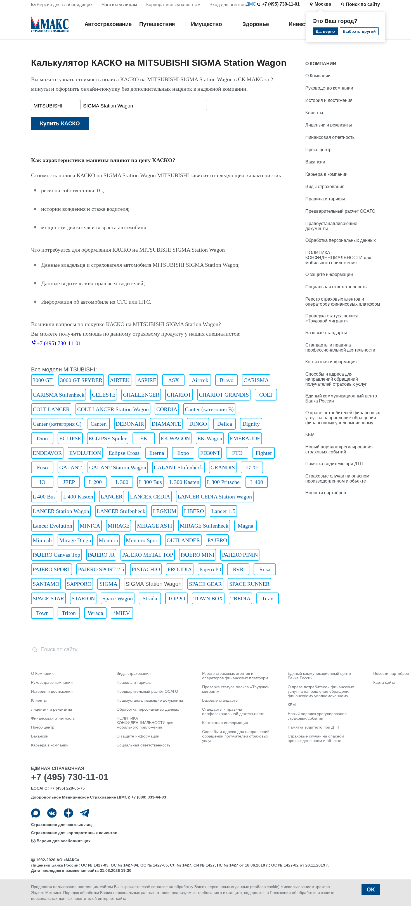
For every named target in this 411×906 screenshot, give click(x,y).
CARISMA (256, 380)
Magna (245, 526)
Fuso (42, 467)
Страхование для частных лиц (61, 824)
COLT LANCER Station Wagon (113, 409)
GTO (252, 467)
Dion (42, 438)
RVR (238, 569)
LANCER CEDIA (150, 496)
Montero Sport (142, 540)
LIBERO (194, 511)
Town (42, 613)
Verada (95, 613)
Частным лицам (119, 4)
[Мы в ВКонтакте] (51, 813)
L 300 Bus (150, 482)
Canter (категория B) (209, 409)
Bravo (226, 380)
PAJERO (217, 540)
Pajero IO (210, 569)
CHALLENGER (141, 395)
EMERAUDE (245, 438)
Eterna (156, 453)
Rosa (264, 569)
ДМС (251, 4)
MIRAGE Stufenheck (204, 526)
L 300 (121, 482)
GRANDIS (223, 467)
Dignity (251, 424)
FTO (237, 453)
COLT (266, 395)
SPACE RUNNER (249, 584)
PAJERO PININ (240, 555)
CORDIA (166, 409)
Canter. (99, 424)
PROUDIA (179, 569)
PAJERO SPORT (51, 569)
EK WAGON (175, 438)
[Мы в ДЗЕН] (68, 813)
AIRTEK (120, 380)
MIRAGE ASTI (154, 526)
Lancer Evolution (52, 526)
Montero (108, 540)
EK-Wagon (209, 438)
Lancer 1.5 (223, 511)
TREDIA (240, 598)
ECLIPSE (70, 438)
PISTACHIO (146, 569)
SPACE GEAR (205, 584)
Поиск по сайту (363, 4)
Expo (183, 453)
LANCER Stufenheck (121, 511)
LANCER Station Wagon (61, 511)
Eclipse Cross (124, 453)
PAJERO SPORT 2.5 (101, 569)
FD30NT (210, 453)
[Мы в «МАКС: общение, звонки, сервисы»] (35, 813)
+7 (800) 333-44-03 (148, 797)
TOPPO (176, 598)
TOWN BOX (208, 598)
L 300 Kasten (184, 482)
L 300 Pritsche (223, 482)
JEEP (69, 482)
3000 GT (43, 380)
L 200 (95, 482)
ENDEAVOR (47, 453)
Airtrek (200, 380)
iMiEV (122, 613)
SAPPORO (79, 584)
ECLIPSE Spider (108, 438)
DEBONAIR (130, 424)
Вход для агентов (227, 4)
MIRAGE (118, 526)
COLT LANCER (51, 409)
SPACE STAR (48, 598)
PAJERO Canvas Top (56, 555)
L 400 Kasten (78, 496)
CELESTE (103, 395)
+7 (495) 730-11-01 (281, 4)
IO (42, 482)
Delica (224, 424)
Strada (150, 598)
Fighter (264, 453)
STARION (83, 598)
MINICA (90, 526)
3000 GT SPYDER (81, 380)
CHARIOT (179, 395)
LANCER (111, 496)
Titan (267, 598)
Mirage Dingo (75, 540)
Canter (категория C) (57, 424)
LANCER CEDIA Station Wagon (215, 496)
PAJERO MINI (197, 555)
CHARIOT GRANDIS (224, 395)
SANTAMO (46, 584)
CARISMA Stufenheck (58, 395)
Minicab (42, 540)
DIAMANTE (166, 424)
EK (143, 438)
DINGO (198, 424)
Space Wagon (117, 598)
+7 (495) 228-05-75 (67, 788)
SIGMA (108, 584)
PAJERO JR (101, 555)
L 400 (256, 482)
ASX (173, 380)
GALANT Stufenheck (178, 467)
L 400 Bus (44, 496)
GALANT (70, 467)
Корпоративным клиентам (173, 4)
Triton (69, 613)
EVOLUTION (85, 453)
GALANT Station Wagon (117, 467)
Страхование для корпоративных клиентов (74, 832)
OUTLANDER (183, 540)
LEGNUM (164, 511)
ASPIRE (146, 380)
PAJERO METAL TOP (147, 555)
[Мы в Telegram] (84, 813)
